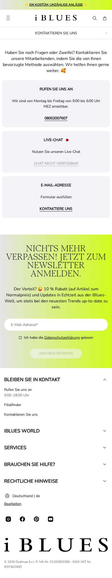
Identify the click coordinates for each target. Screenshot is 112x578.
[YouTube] (50, 519)
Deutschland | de (26, 495)
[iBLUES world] (105, 431)
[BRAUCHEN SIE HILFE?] (105, 464)
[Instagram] (8, 519)
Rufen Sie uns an (18, 389)
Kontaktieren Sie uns (21, 414)
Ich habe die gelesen (58, 337)
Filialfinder (12, 404)
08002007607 (56, 118)
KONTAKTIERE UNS (56, 208)
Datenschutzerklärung (62, 337)
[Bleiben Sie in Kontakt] (105, 379)
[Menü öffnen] (8, 18)
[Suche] (94, 18)
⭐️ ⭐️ (56, 5)
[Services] (105, 447)
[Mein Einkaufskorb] (105, 18)
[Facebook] (22, 519)
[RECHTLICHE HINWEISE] (105, 481)
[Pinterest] (36, 519)
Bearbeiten (12, 503)
